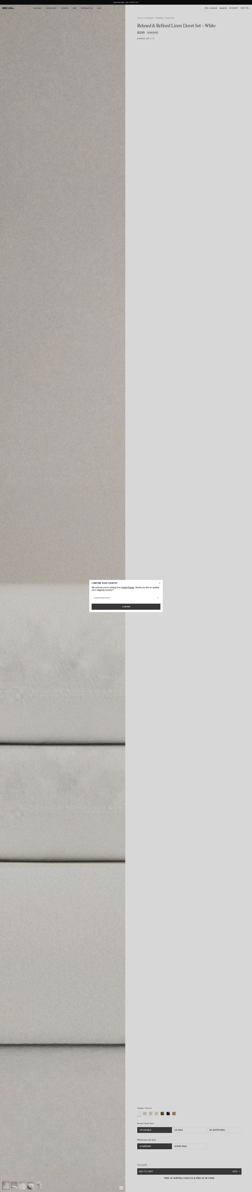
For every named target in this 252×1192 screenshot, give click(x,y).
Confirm (126, 606)
